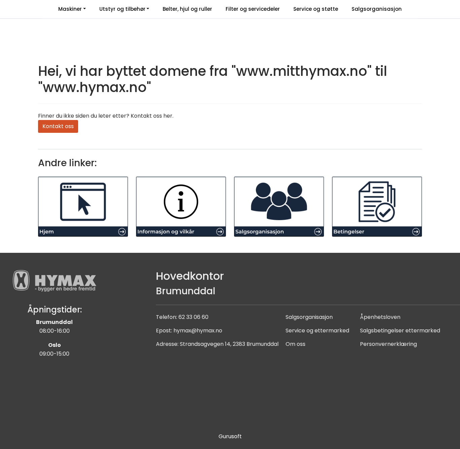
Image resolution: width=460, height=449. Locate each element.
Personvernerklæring (388, 344)
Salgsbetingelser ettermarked (400, 330)
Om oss (295, 344)
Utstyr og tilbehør (122, 8)
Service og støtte (315, 8)
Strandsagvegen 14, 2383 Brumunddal (229, 344)
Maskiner (70, 8)
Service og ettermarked (317, 330)
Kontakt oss (58, 126)
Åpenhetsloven (380, 317)
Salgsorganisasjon (377, 8)
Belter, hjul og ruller (187, 8)
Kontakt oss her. (152, 116)
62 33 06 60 (193, 317)
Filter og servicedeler (253, 8)
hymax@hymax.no (197, 330)
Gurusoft (230, 436)
